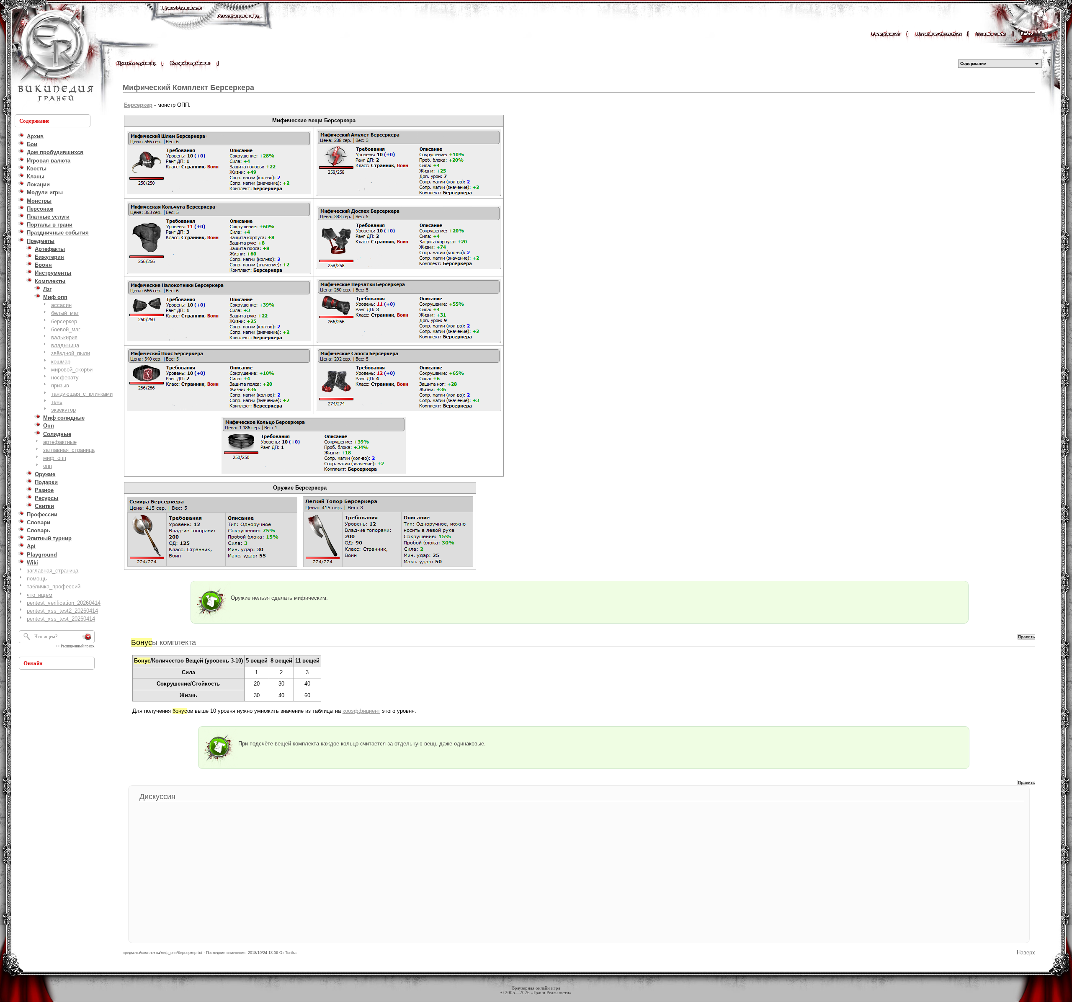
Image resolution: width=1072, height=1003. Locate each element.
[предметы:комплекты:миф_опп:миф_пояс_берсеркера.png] (219, 410)
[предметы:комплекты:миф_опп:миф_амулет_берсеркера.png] (408, 195)
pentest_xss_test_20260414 (61, 619)
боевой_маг (65, 329)
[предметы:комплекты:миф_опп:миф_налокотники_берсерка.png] (219, 341)
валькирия (64, 337)
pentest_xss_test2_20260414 (62, 611)
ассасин (61, 305)
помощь (37, 578)
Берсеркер (138, 105)
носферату (65, 377)
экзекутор (63, 410)
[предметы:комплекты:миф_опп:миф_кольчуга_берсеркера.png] (219, 273)
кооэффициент (361, 711)
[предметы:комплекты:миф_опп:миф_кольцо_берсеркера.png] (313, 473)
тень (56, 402)
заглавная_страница (69, 450)
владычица (65, 345)
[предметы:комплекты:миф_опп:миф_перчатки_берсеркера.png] (408, 342)
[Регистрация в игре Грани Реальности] (238, 24)
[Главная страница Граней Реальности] (182, 16)
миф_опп (54, 458)
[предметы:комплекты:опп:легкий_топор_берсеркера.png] (388, 566)
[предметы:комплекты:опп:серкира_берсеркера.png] (212, 566)
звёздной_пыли (70, 353)
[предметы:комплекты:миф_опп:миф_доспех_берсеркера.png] (408, 269)
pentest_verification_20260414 (63, 603)
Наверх (1026, 952)
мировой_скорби (72, 369)
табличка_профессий (53, 586)
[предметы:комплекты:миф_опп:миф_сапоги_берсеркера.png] (408, 410)
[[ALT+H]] (54, 56)
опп (47, 466)
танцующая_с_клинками (82, 394)
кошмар (60, 361)
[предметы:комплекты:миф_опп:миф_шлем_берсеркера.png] (219, 194)
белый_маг (65, 313)
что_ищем (39, 595)
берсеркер (64, 321)
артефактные (60, 442)
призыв (60, 385)
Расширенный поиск (77, 646)
